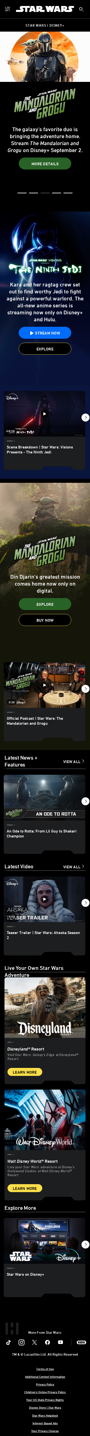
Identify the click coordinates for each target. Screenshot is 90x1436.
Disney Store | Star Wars (45, 1407)
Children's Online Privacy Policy (45, 1392)
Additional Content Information (45, 1376)
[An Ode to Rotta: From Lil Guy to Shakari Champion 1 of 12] (44, 797)
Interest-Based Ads (45, 1423)
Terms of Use (45, 1369)
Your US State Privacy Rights (45, 1399)
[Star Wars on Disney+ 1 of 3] (44, 1241)
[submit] (81, 9)
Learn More (25, 1072)
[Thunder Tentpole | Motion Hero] (45, 570)
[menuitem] (8, 9)
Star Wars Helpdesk (45, 1415)
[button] (45, 163)
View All (71, 761)
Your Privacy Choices (45, 1431)
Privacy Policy (45, 1384)
